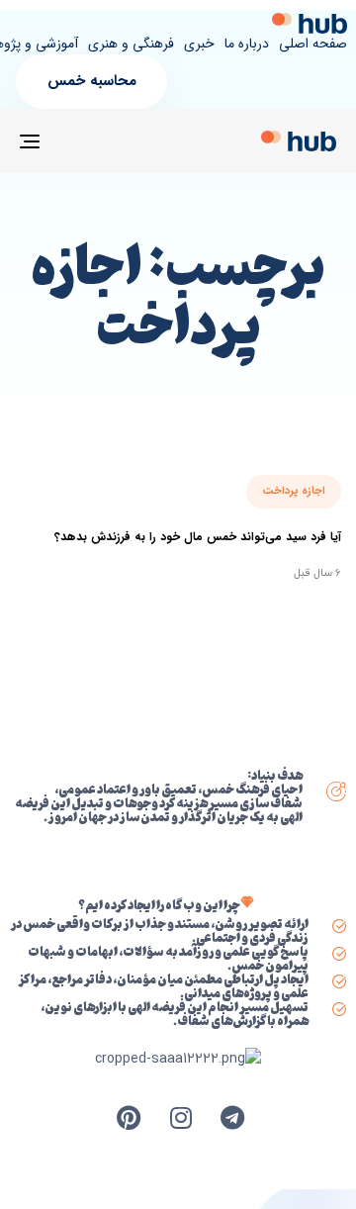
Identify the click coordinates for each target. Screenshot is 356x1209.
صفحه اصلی (313, 44)
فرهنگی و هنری (131, 44)
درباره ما (246, 44)
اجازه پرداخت (293, 491)
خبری (199, 44)
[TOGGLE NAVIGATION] (73, 141)
